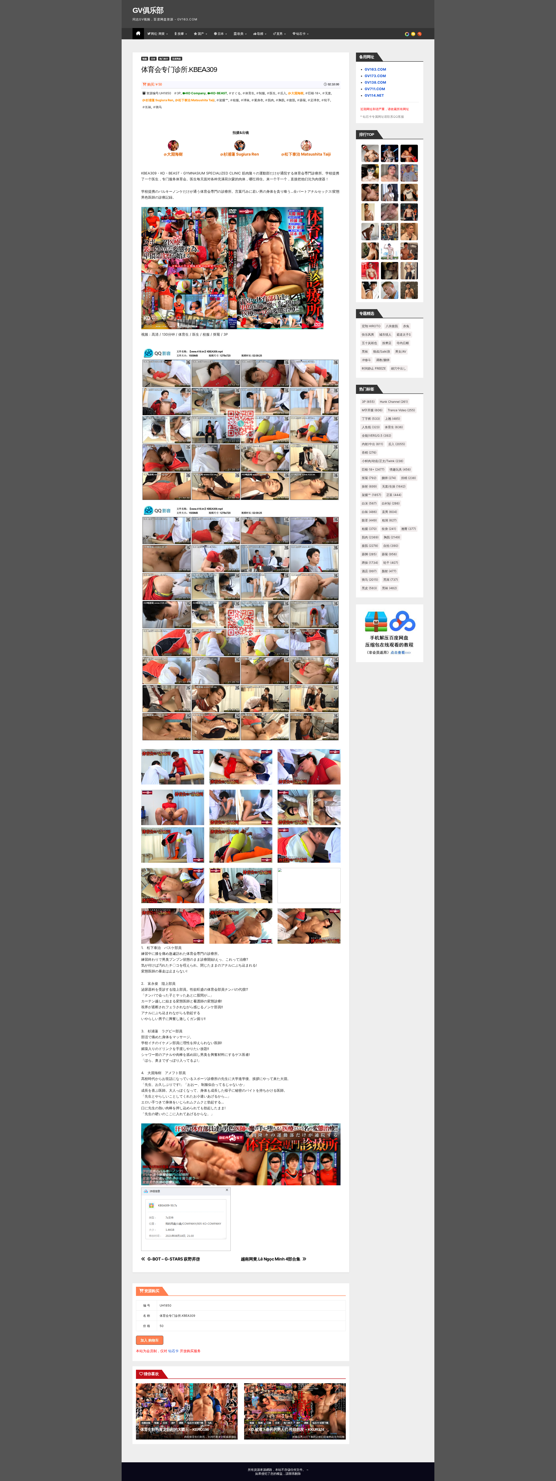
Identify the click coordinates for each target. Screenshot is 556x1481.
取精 (261, 34)
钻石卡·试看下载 (195, 1422)
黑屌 (390, 579)
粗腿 (369, 529)
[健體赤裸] (389, 251)
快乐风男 (368, 334)
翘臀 (408, 529)
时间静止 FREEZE (374, 368)
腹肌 (292, 100)
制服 (144, 58)
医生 (273, 93)
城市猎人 (385, 334)
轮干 (327, 100)
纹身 (389, 529)
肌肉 (271, 100)
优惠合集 (146, 1422)
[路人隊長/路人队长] (409, 270)
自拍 (390, 545)
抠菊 (369, 478)
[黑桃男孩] (389, 173)
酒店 (369, 571)
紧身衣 (258, 100)
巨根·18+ (314, 93)
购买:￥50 (154, 84)
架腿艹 (223, 100)
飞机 (209, 1422)
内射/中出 (372, 444)
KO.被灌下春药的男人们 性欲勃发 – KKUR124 (286, 1429)
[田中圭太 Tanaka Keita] (370, 251)
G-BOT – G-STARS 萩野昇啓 (173, 1259)
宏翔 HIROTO (371, 326)
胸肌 (281, 100)
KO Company (196, 93)
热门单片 (163, 58)
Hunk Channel (394, 401)
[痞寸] (409, 212)
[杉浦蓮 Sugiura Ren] (239, 145)
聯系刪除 (295, 1473)
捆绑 (389, 478)
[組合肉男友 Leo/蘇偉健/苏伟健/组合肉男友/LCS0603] (409, 173)
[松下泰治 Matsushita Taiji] (306, 145)
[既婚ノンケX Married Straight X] (389, 212)
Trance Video (401, 410)
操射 (369, 486)
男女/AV (400, 351)
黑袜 (365, 351)
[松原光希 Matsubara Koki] (370, 192)
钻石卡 (173, 1351)
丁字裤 (371, 418)
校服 (236, 100)
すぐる (236, 93)
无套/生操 (393, 486)
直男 (280, 34)
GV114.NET (374, 95)
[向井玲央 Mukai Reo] (370, 290)
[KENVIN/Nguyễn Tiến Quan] (389, 153)
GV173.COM (375, 76)
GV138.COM (375, 82)
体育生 (249, 93)
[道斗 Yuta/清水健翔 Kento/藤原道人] (409, 231)
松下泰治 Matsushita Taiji (196, 100)
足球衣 (314, 100)
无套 (328, 93)
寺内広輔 (403, 343)
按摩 (181, 34)
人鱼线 (371, 427)
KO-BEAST (219, 93)
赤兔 (406, 326)
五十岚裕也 (369, 343)
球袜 (246, 100)
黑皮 (369, 588)
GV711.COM (375, 89)
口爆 (269, 1422)
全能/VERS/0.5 (376, 435)
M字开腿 (372, 410)
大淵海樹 (297, 93)
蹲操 (370, 562)
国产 (201, 34)
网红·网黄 (158, 34)
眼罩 (369, 520)
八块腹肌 (392, 326)
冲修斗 (366, 360)
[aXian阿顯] (409, 290)
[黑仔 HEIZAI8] (389, 231)
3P (179, 93)
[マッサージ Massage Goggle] (389, 270)
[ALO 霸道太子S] (370, 231)
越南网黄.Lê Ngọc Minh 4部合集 (270, 1259)
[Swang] (409, 153)
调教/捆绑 (382, 360)
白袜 (369, 512)
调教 (181, 1422)
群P (173, 1422)
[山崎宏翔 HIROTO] (370, 153)
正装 (393, 495)
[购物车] (413, 33)
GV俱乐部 (148, 10)
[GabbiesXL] (389, 290)
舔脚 (369, 554)
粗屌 (389, 520)
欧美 (241, 34)
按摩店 (386, 343)
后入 (283, 93)
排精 (408, 478)
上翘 (392, 418)
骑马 (159, 107)
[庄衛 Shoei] (370, 270)
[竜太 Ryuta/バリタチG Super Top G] (409, 192)
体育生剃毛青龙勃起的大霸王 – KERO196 (174, 1429)
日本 (221, 34)
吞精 (369, 452)
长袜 (148, 107)
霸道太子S (404, 334)
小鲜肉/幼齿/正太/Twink (382, 461)
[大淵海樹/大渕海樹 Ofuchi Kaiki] (173, 145)
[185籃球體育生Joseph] (409, 251)
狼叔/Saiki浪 (381, 351)
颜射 (389, 571)
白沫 (369, 503)
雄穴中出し (398, 368)
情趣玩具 (400, 469)
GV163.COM (375, 69)
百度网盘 (176, 58)
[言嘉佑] (389, 192)
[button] (419, 34)
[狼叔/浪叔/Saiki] (370, 173)
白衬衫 (391, 503)
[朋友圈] (407, 33)
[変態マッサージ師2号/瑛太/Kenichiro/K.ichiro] (370, 212)
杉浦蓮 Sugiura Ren (159, 100)
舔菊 (303, 100)
